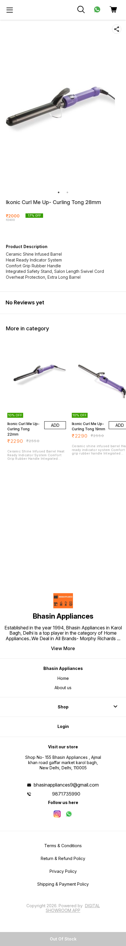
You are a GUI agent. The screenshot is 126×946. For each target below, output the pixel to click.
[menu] (9, 10)
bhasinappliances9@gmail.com (66, 784)
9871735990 (66, 793)
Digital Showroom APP (73, 908)
